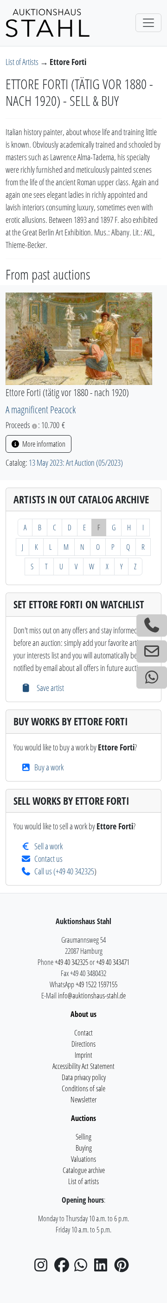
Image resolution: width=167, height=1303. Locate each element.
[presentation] (79, 337)
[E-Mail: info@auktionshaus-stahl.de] (151, 651)
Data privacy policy (84, 1077)
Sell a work (48, 846)
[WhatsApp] (83, 1268)
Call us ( (45, 871)
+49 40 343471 (112, 962)
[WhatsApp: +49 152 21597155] (151, 677)
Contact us (48, 858)
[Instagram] (43, 1268)
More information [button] (43, 444)
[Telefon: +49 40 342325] (151, 625)
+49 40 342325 (75, 871)
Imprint (83, 1055)
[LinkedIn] (103, 1268)
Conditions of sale (83, 1088)
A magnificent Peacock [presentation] (41, 409)
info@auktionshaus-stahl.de (92, 995)
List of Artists (23, 61)
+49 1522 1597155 (96, 984)
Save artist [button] (49, 687)
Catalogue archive (84, 1170)
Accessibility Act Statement (83, 1066)
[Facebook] (63, 1268)
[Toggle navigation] (148, 22)
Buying (84, 1148)
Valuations (83, 1159)
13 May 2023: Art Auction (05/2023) (76, 462)
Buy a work (49, 767)
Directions (83, 1044)
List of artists (83, 1181)
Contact (83, 1033)
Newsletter (83, 1100)
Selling (83, 1137)
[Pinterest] (123, 1268)
